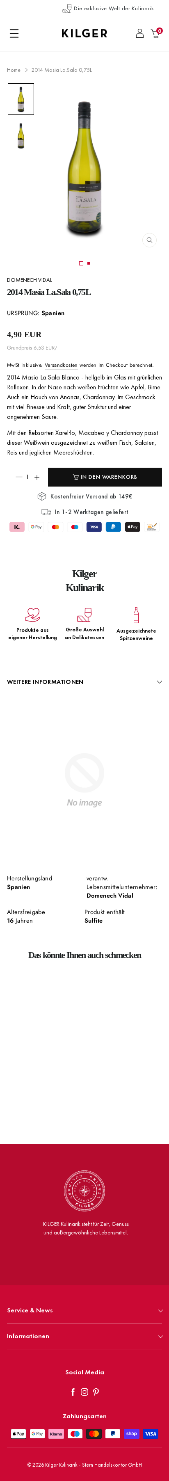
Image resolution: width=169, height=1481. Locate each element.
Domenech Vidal (29, 279)
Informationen (28, 1336)
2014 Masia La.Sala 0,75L (61, 69)
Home (14, 69)
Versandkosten (61, 365)
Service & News (30, 1310)
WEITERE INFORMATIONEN (45, 682)
